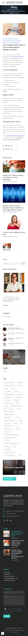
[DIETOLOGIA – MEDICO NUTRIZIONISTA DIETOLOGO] (5, 329)
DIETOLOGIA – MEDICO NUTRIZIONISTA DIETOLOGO (15, 328)
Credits (16, 632)
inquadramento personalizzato (15, 135)
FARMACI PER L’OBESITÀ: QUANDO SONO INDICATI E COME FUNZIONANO (13, 177)
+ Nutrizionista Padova (8, 580)
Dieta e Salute (15, 9)
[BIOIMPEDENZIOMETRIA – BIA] (5, 344)
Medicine (20, 420)
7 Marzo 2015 (11, 330)
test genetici (7, 449)
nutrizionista (7, 423)
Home (9, 9)
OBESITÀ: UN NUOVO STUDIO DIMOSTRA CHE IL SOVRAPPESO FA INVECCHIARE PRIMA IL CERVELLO (13, 208)
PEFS (22, 423)
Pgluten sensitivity (8, 426)
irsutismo (17, 417)
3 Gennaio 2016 (6, 236)
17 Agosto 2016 (6, 212)
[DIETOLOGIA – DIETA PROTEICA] (5, 334)
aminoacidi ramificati (9, 385)
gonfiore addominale (16, 405)
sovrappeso (7, 446)
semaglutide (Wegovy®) (10, 437)
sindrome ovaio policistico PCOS (11, 443)
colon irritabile (7, 391)
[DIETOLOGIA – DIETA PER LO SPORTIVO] (5, 339)
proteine (18, 429)
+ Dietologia (6, 572)
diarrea (16, 391)
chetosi (6, 388)
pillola (17, 426)
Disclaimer (16, 630)
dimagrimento (7, 400)
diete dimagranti (8, 397)
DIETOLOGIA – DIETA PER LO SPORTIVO (15, 338)
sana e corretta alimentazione (11, 434)
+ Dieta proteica (7, 574)
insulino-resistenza (8, 411)
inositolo (11, 408)
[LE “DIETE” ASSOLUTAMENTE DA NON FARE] (14, 221)
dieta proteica (20, 394)
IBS (5, 408)
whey (20, 455)
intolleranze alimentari (9, 414)
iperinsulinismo (7, 417)
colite (12, 388)
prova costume (7, 432)
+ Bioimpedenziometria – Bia (10, 578)
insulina (19, 408)
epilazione (17, 400)
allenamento (21, 382)
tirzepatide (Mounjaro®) (13, 42)
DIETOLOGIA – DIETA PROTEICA (16, 333)
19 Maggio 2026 (6, 38)
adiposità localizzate (9, 382)
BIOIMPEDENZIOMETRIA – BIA (16, 343)
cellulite (20, 385)
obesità (12, 40)
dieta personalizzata (9, 394)
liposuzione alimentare (9, 420)
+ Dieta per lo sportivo (8, 576)
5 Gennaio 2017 (14, 560)
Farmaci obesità (6, 40)
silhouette (6, 440)
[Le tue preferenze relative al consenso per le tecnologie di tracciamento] (2, 633)
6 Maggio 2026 (6, 181)
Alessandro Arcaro (8, 149)
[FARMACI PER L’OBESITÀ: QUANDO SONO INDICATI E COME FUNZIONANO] (14, 166)
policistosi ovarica (8, 429)
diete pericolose (19, 397)
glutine (6, 405)
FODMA (17, 403)
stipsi (15, 446)
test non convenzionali (9, 452)
